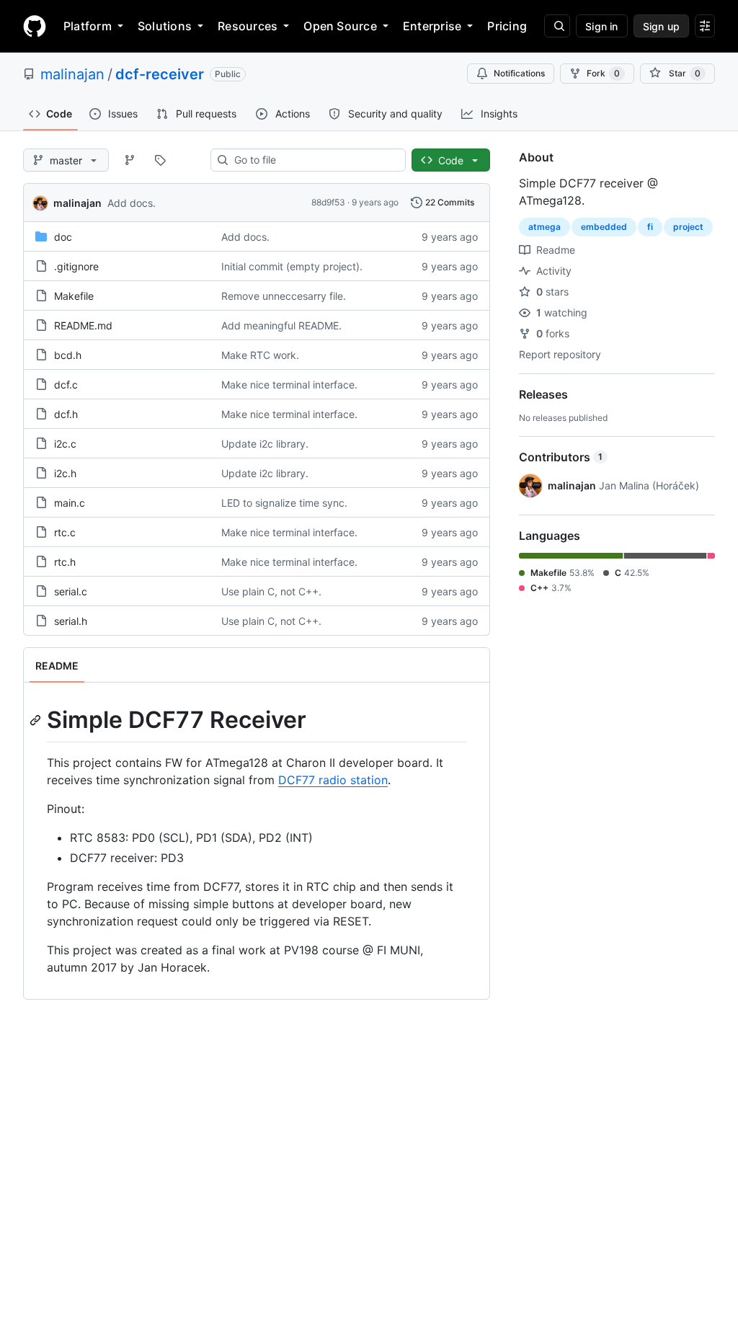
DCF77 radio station (333, 780)
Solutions (165, 26)
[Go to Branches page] (130, 160)
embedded (604, 226)
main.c (69, 503)
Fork (603, 73)
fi (650, 226)
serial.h (70, 621)
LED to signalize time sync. (284, 503)
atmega (544, 226)
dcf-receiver (159, 74)
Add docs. (131, 203)
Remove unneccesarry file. (283, 296)
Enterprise (432, 26)
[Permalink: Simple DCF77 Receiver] (37, 720)
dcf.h (66, 414)
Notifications (519, 73)
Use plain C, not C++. (271, 591)
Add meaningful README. (281, 325)
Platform (87, 26)
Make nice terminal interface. (289, 384)
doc (63, 237)
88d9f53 (328, 202)
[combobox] (314, 160)
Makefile (74, 296)
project (688, 226)
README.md (83, 325)
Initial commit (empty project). (292, 266)
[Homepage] (34, 25)
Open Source (340, 26)
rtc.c (65, 532)
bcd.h (67, 355)
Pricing (507, 26)
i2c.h (65, 473)
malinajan (72, 74)
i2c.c (65, 444)
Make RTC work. (260, 355)
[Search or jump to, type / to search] (557, 25)
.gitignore (76, 266)
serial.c (70, 591)
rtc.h (65, 562)
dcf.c (66, 384)
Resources (247, 26)
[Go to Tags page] (160, 160)
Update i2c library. (264, 444)
